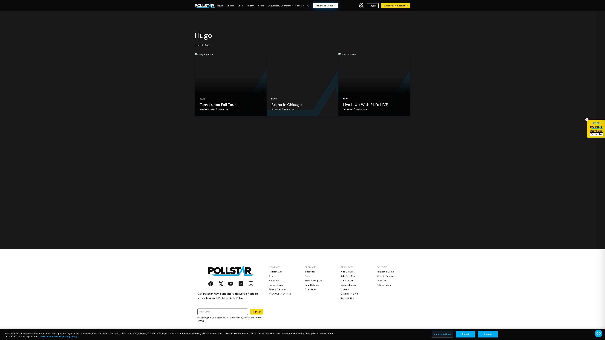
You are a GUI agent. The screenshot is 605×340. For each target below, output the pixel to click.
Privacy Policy (243, 317)
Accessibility (347, 298)
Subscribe (310, 271)
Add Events (347, 271)
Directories (310, 289)
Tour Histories (312, 284)
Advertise (381, 280)
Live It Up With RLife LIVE (365, 104)
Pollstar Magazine (314, 280)
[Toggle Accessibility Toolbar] (598, 333)
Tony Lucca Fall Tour (218, 104)
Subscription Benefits (396, 5)
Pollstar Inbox (384, 284)
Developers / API (349, 293)
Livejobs (345, 289)
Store (272, 276)
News (202, 99)
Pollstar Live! (275, 271)
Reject (465, 334)
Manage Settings (442, 334)
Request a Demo (385, 271)
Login (373, 5)
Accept (488, 334)
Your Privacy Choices (280, 293)
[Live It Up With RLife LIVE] (374, 84)
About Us (274, 280)
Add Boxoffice (348, 276)
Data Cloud (347, 280)
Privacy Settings (277, 289)
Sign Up (257, 311)
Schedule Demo (324, 5)
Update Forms (348, 284)
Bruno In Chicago (286, 104)
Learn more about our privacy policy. (59, 336)
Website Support (386, 276)
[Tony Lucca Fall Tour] (231, 84)
